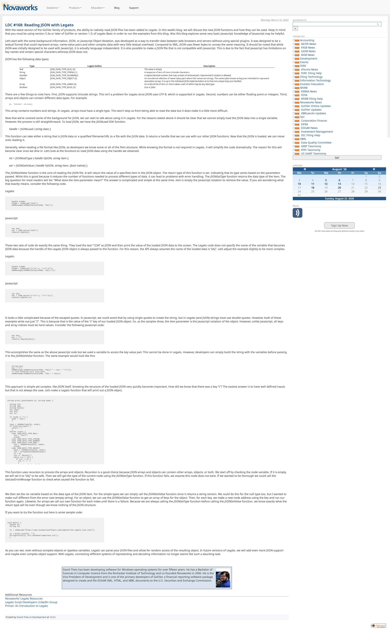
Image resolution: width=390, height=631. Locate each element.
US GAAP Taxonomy (313, 153)
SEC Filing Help (310, 135)
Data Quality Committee (316, 142)
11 (312, 184)
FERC (303, 66)
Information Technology (315, 80)
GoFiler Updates (311, 109)
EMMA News (309, 91)
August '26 (339, 169)
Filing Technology (311, 77)
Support (134, 7)
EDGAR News (309, 128)
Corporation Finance (314, 120)
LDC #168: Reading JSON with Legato (39, 24)
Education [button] (97, 7)
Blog (116, 7)
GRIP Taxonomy (311, 146)
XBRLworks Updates (313, 113)
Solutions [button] (52, 7)
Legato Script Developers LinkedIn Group (31, 602)
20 (339, 187)
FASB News (308, 47)
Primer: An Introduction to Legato (26, 606)
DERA (304, 124)
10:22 (53, 617)
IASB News (307, 55)
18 (312, 187)
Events (304, 62)
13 (339, 184)
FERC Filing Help (311, 73)
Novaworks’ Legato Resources (24, 598)
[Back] (305, 169)
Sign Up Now (339, 225)
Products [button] (74, 7)
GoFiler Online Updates (316, 106)
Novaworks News (311, 102)
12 (326, 184)
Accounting (307, 40)
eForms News (309, 69)
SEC (302, 117)
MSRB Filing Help (312, 98)
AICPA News (308, 44)
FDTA (304, 95)
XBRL (303, 139)
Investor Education (312, 84)
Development (39, 617)
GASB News (308, 51)
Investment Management (317, 131)
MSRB (303, 88)
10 (299, 184)
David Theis (23, 617)
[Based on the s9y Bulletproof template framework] (378, 625)
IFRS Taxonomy (310, 150)
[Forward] (374, 169)
